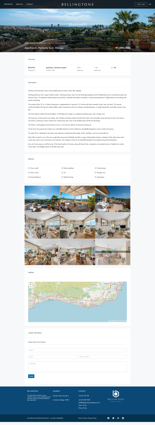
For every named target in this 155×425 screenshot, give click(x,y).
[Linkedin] (123, 418)
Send (31, 376)
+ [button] (30, 284)
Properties (8, 4)
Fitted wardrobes (69, 168)
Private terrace (101, 168)
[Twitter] (113, 418)
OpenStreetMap (117, 321)
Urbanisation (100, 177)
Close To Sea (34, 173)
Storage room (101, 173)
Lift (64, 173)
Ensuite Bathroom (35, 177)
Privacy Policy (82, 408)
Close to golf (34, 168)
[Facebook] (108, 418)
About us (19, 4)
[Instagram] (118, 418)
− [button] (30, 287)
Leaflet (110, 321)
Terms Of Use (82, 405)
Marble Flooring (68, 177)
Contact (29, 4)
